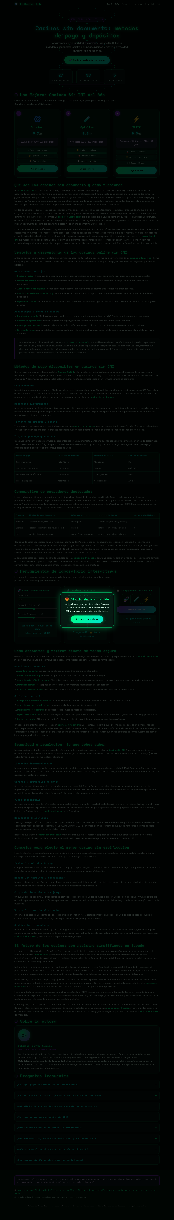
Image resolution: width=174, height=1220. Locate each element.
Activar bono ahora (87, 619)
